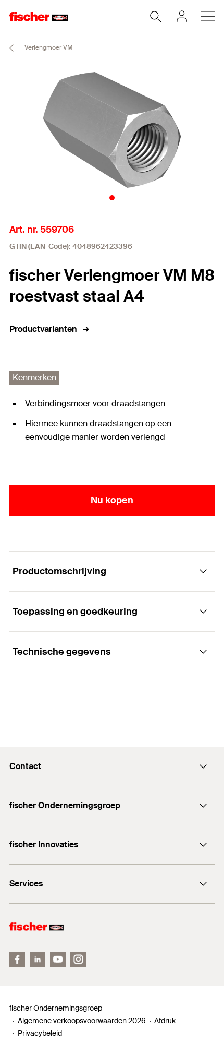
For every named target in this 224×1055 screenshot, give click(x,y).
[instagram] (78, 959)
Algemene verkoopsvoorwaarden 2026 (82, 1020)
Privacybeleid (40, 1033)
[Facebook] (17, 959)
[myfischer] (182, 16)
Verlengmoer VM (48, 47)
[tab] (112, 197)
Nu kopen (112, 500)
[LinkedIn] (37, 959)
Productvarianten (43, 328)
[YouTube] (58, 959)
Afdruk (165, 1020)
